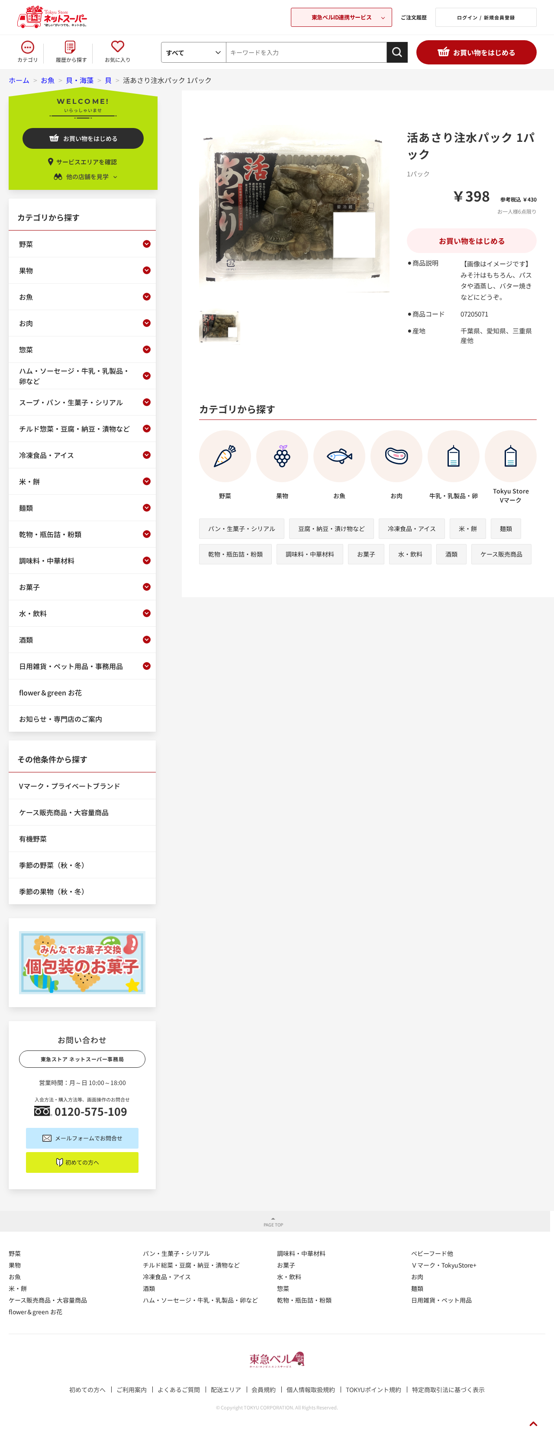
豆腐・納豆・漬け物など (331, 528)
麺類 (506, 528)
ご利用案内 (131, 1389)
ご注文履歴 (414, 17)
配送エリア (226, 1389)
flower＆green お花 (35, 1311)
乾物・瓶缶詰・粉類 (235, 554)
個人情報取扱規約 (311, 1389)
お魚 (15, 1276)
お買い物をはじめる (484, 52)
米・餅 (468, 528)
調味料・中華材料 (310, 554)
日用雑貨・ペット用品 (441, 1300)
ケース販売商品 (501, 554)
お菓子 (366, 554)
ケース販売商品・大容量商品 (48, 1300)
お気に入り (118, 59)
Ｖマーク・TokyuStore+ (444, 1265)
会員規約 (263, 1389)
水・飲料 (410, 554)
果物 (15, 1265)
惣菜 (283, 1288)
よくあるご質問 (179, 1389)
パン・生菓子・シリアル (241, 528)
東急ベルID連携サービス (341, 17)
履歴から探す (71, 59)
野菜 (15, 1253)
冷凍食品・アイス (412, 528)
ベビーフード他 (432, 1253)
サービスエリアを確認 (86, 161)
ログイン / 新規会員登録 (486, 17)
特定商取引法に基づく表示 (448, 1389)
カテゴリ (27, 59)
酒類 (451, 554)
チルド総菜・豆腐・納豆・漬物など (191, 1265)
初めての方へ (82, 1162)
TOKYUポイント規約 (373, 1389)
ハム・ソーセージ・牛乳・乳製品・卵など (200, 1300)
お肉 (417, 1276)
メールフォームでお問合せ (88, 1138)
